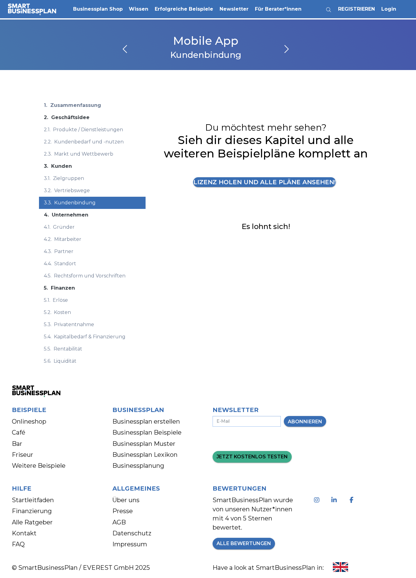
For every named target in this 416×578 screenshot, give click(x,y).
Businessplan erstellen (146, 421)
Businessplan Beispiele (147, 432)
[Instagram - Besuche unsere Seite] (318, 500)
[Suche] (328, 7)
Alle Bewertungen (244, 543)
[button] (98, 9)
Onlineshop (29, 421)
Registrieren (356, 9)
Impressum (129, 544)
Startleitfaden (33, 500)
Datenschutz (131, 533)
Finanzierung (32, 511)
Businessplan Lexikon (145, 454)
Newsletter (234, 9)
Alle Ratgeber (32, 522)
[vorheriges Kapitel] (125, 49)
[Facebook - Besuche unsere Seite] (353, 500)
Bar (17, 443)
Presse (122, 511)
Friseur (22, 454)
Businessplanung (138, 465)
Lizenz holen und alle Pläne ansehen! (264, 182)
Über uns (125, 500)
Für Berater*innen (278, 9)
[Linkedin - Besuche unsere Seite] (335, 500)
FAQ (18, 544)
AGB (119, 522)
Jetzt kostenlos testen (252, 457)
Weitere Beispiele (38, 465)
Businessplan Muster (143, 443)
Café (18, 432)
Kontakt (24, 533)
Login (388, 9)
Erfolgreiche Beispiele (184, 9)
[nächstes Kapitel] (286, 49)
